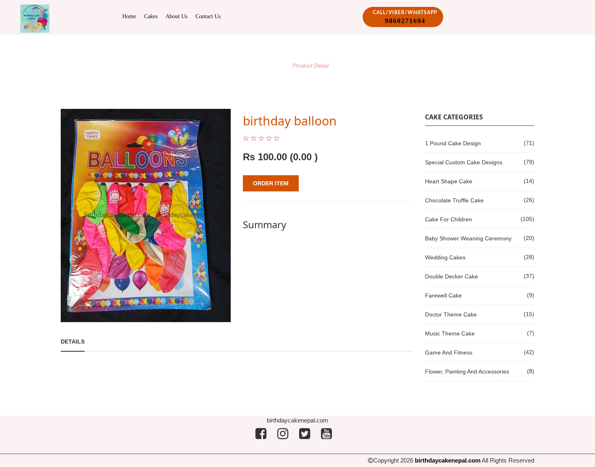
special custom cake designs (463, 162)
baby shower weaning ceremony (468, 238)
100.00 (272, 156)
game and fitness (448, 352)
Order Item (271, 183)
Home (129, 16)
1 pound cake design (453, 143)
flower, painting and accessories (467, 371)
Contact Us (208, 16)
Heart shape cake (448, 181)
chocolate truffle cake (454, 200)
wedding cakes (445, 257)
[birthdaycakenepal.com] (34, 18)
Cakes (150, 16)
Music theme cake (450, 333)
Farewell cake (443, 295)
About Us (176, 16)
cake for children (448, 219)
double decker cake (451, 276)
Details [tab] (73, 341)
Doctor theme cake (451, 314)
